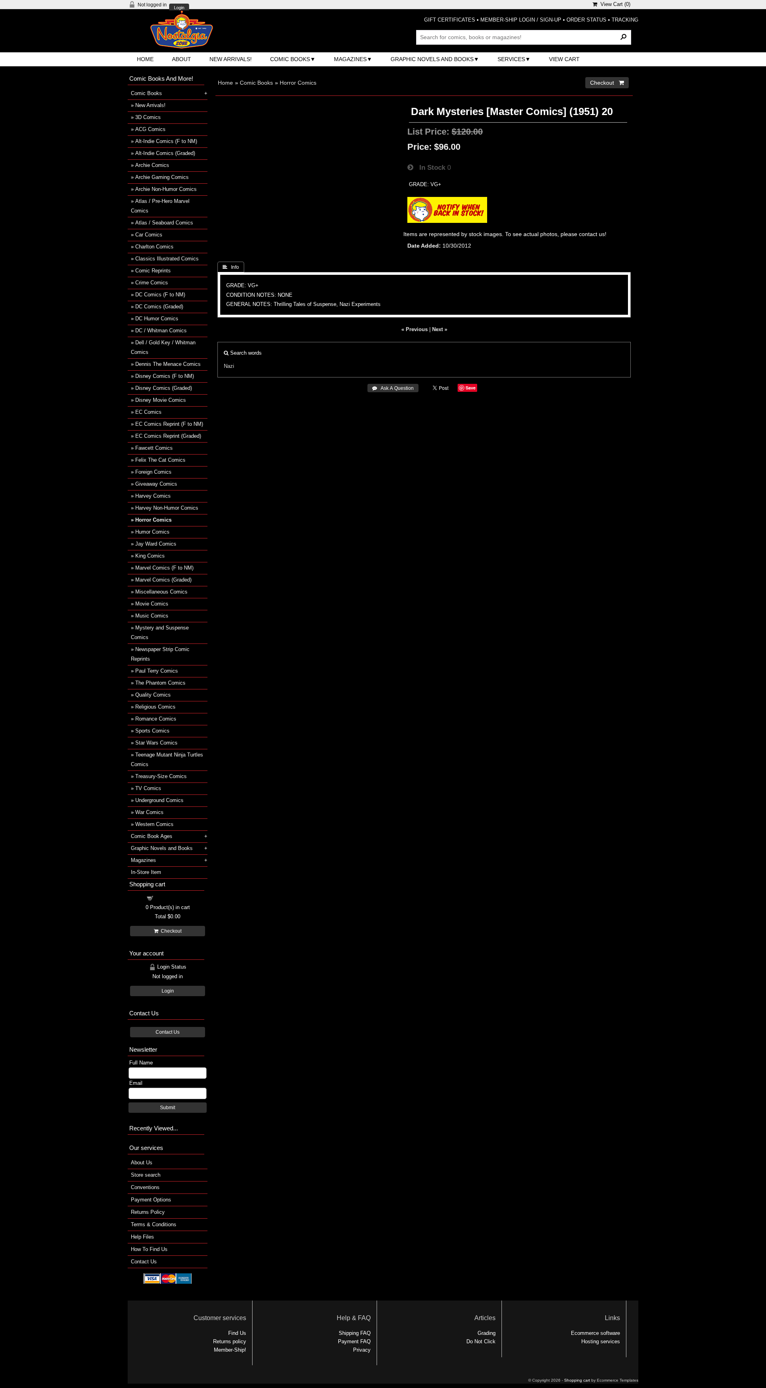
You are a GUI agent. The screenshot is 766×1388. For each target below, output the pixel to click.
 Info (231, 267)
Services (511, 59)
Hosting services (600, 1341)
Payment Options (151, 1200)
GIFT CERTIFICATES (449, 20)
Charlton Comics (154, 247)
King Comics (150, 556)
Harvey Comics (153, 496)
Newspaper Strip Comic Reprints (160, 654)
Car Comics (148, 235)
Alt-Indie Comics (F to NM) (166, 141)
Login (179, 8)
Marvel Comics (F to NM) (164, 568)
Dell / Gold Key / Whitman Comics (163, 347)
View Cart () (613, 4)
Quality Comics (153, 695)
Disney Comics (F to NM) (164, 376)
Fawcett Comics (154, 448)
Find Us (237, 1333)
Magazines (350, 59)
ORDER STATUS (586, 20)
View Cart (564, 59)
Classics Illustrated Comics (167, 259)
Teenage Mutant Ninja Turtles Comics (167, 759)
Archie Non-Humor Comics (166, 189)
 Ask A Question (393, 388)
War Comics (149, 812)
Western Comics (154, 824)
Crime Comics (151, 283)
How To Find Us (149, 1249)
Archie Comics (152, 165)
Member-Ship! (230, 1350)
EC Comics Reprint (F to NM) (169, 424)
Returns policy (229, 1341)
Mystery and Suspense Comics (160, 632)
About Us (141, 1163)
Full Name (141, 1063)
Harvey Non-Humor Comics (166, 508)
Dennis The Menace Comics (168, 364)
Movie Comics (151, 604)
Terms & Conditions (153, 1224)
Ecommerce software (595, 1333)
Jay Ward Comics (155, 544)
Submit (167, 1107)
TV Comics (148, 788)
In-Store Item (146, 872)
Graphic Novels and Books (432, 59)
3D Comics (148, 117)
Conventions (145, 1187)
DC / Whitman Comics (161, 331)
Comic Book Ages (151, 836)
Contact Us (168, 1032)
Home (145, 59)
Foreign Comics (153, 472)
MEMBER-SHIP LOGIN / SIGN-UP (520, 20)
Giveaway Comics (156, 484)
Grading (487, 1333)
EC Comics (148, 412)
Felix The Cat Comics (160, 460)
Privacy (362, 1350)
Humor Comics (152, 532)
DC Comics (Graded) (159, 307)
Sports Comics (152, 731)
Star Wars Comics (156, 743)
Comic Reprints (153, 271)
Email (135, 1083)
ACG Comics (150, 129)
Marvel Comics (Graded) (163, 580)
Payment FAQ (354, 1341)
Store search (145, 1175)
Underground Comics (159, 800)
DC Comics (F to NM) (160, 295)
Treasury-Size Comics (161, 776)
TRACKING (625, 20)
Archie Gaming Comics (162, 177)
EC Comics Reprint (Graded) (168, 436)
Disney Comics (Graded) (163, 388)
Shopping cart (172, 898)
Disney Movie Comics (160, 400)
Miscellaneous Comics (161, 592)
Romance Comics (155, 719)
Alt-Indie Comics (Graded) (165, 153)
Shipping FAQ (355, 1333)
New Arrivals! (230, 59)
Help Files (142, 1237)
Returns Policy (148, 1212)
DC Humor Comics (156, 319)
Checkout (170, 931)
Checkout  (607, 82)
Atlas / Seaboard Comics (164, 223)
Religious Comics (155, 707)
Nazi (229, 366)
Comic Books (290, 59)
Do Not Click (481, 1341)
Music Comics (151, 616)
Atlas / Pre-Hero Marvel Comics (160, 206)
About (181, 59)
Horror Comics (298, 82)
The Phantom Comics (160, 683)
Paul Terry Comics (156, 671)
